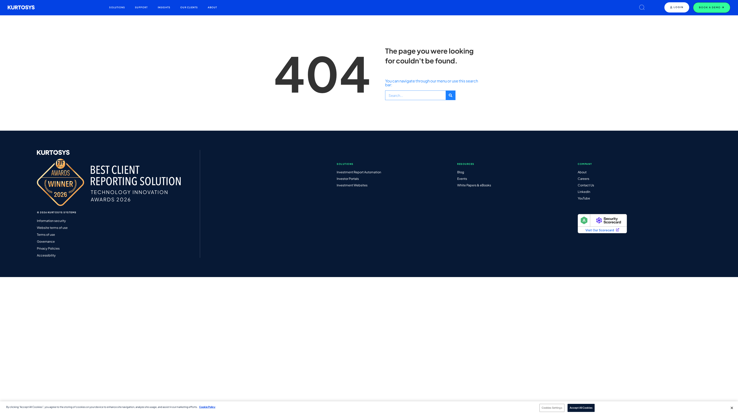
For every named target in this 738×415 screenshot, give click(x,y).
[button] (117, 7)
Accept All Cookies (581, 407)
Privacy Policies (48, 248)
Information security (51, 221)
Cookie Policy (207, 406)
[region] (369, 408)
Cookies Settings (552, 407)
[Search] (450, 95)
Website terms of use (52, 228)
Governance (46, 241)
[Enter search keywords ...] (642, 7)
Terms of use (46, 234)
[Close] (732, 408)
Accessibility (46, 255)
